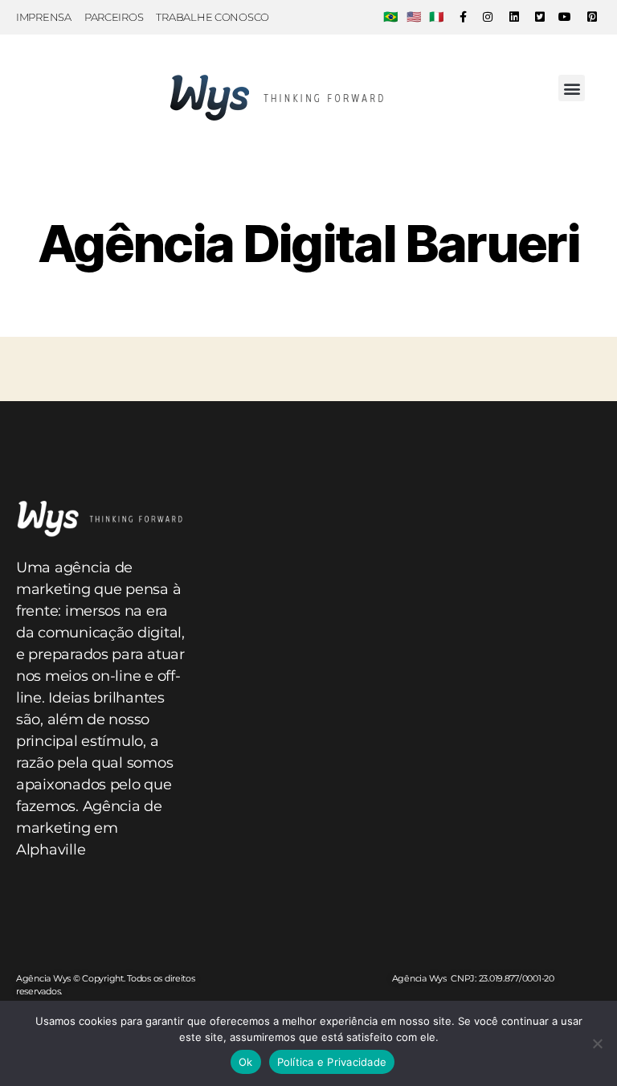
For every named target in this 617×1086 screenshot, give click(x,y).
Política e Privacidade (332, 1061)
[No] (597, 1043)
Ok (246, 1061)
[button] (571, 88)
